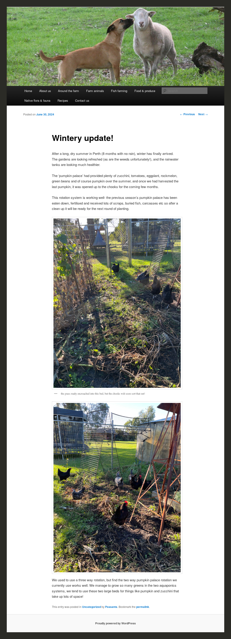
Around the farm (68, 91)
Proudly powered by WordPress (115, 623)
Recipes (63, 100)
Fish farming (119, 91)
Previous (187, 114)
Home (28, 91)
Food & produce (144, 91)
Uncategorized (91, 607)
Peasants (111, 607)
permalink (142, 607)
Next (203, 114)
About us (45, 91)
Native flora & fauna (37, 100)
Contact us (82, 100)
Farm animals (95, 91)
